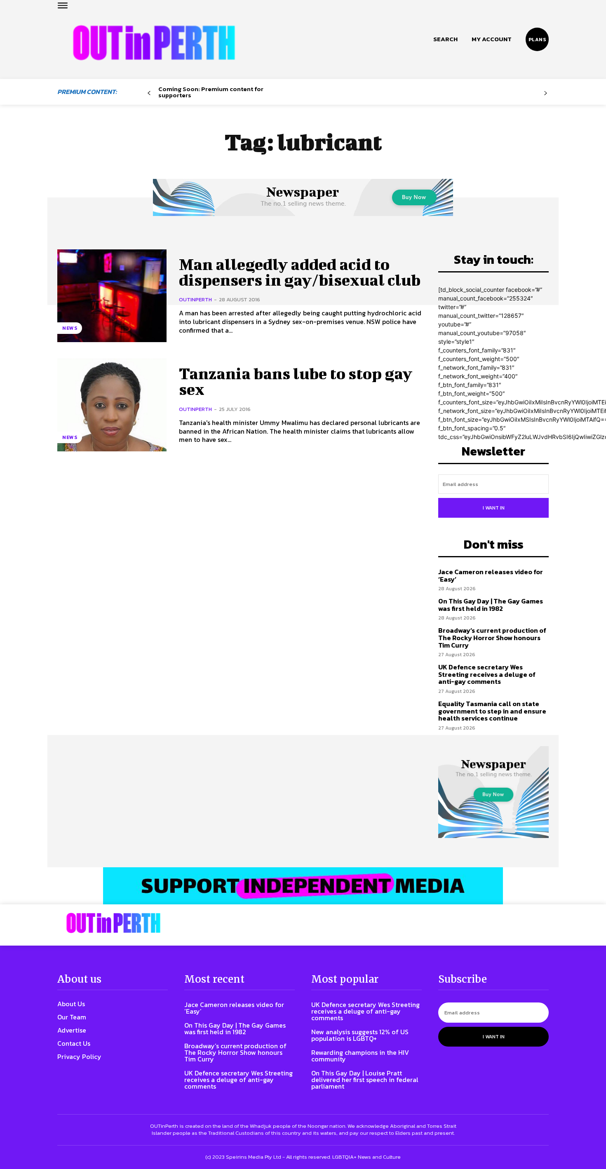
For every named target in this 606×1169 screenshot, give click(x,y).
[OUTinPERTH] (154, 43)
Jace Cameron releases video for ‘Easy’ (490, 575)
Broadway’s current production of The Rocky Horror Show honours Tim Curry (492, 637)
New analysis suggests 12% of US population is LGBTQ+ (360, 1035)
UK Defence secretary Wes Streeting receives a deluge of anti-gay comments (487, 674)
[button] (445, 39)
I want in (494, 508)
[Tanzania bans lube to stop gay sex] (112, 405)
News (69, 328)
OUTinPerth (195, 299)
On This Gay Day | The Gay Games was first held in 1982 (490, 604)
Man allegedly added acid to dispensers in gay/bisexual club (299, 272)
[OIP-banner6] (303, 885)
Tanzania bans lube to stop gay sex (295, 381)
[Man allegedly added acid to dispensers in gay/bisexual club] (112, 295)
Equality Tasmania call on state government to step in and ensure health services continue (492, 711)
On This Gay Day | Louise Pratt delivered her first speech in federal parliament (364, 1079)
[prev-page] (149, 93)
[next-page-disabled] (545, 93)
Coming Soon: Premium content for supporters (210, 92)
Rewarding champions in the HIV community (360, 1055)
